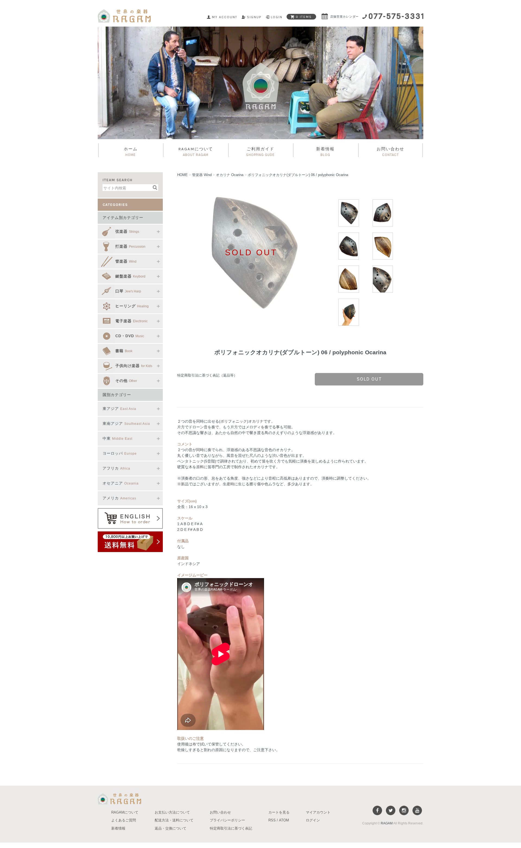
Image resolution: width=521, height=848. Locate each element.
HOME (182, 175)
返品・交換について (170, 828)
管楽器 (202, 175)
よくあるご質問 (123, 820)
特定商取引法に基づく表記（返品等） (207, 375)
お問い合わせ (390, 151)
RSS (272, 820)
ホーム (131, 151)
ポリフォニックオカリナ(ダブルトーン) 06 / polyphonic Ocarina (298, 175)
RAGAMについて (195, 151)
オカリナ (229, 175)
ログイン (313, 820)
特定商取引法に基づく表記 (231, 828)
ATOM (284, 820)
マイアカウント (318, 812)
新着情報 (325, 151)
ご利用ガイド (260, 151)
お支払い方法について (172, 812)
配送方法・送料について (174, 820)
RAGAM (387, 823)
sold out (369, 379)
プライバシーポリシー (227, 820)
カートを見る (279, 812)
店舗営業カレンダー (344, 16)
